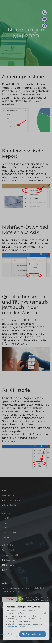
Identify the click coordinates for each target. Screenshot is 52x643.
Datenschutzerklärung (15, 626)
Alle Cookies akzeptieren (32, 634)
